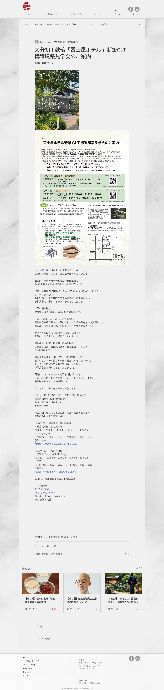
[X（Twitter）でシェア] (42, 546)
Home (26, 657)
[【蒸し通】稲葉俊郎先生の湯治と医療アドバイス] (82, 583)
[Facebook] (130, 9)
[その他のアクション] (127, 41)
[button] (139, 24)
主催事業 (38, 24)
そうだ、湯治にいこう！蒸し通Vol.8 (63, 24)
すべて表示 (137, 568)
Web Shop (28, 668)
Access (26, 675)
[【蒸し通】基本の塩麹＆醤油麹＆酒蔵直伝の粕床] (40, 583)
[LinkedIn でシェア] (48, 546)
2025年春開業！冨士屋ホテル (56, 537)
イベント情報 (29, 664)
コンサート (88, 24)
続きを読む (103, 24)
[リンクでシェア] (54, 546)
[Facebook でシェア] (36, 546)
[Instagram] (137, 9)
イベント (74, 537)
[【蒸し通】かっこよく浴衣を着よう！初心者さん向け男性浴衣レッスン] (123, 583)
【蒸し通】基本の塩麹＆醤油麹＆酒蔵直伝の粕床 (40, 600)
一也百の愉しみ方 (31, 661)
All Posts (25, 24)
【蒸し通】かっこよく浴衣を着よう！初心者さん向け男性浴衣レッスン (123, 600)
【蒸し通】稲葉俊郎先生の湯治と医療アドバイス (82, 600)
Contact (27, 672)
